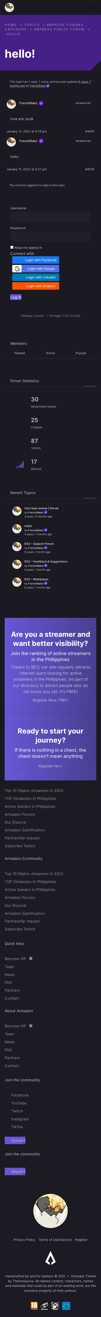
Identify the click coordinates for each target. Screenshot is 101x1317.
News (10, 974)
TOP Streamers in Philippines (30, 798)
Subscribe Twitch (20, 846)
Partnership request (22, 838)
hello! (28, 526)
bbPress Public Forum (59, 29)
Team (9, 966)
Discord (18, 1140)
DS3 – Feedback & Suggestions (46, 561)
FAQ (8, 982)
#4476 (89, 169)
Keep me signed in (28, 247)
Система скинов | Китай (41, 508)
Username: (18, 208)
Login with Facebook (41, 260)
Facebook (20, 1095)
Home (11, 25)
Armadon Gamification (25, 830)
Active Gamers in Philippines (30, 806)
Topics (32, 25)
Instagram (20, 1119)
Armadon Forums (20, 814)
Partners (12, 990)
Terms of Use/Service (55, 1240)
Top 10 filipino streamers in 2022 (34, 790)
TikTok (17, 1127)
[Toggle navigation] (93, 7)
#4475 (89, 131)
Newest (20, 353)
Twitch (17, 1111)
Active (50, 353)
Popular (81, 353)
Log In (15, 297)
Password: (18, 228)
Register (81, 1240)
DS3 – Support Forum (39, 543)
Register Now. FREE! (51, 700)
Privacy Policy (24, 1240)
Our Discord (15, 822)
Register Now (50, 766)
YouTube (19, 1103)
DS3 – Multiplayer (36, 579)
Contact (12, 998)
